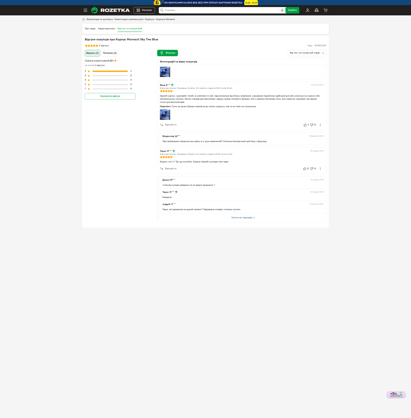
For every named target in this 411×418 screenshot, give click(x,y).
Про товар (90, 29)
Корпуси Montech (165, 19)
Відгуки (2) (92, 53)
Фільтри (170, 53)
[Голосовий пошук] (282, 10)
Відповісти (170, 125)
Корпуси (149, 19)
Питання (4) (110, 53)
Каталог (147, 10)
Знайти (292, 10)
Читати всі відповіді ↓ (243, 218)
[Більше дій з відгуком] (320, 125)
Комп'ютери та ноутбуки (100, 19)
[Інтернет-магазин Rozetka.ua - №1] (110, 10)
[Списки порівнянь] (316, 10)
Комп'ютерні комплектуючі (129, 19)
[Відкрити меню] (85, 10)
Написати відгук (110, 96)
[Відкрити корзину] (325, 10)
